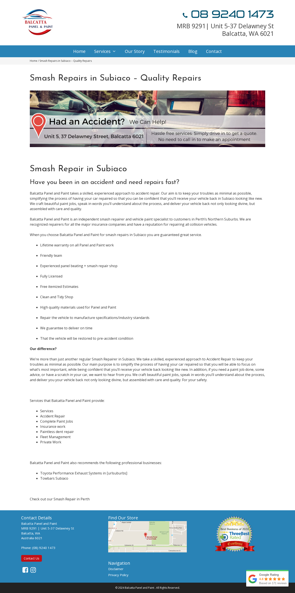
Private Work (50, 442)
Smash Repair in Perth (72, 499)
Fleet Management (55, 436)
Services (102, 51)
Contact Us (31, 558)
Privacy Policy (118, 575)
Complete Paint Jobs (56, 421)
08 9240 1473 (231, 14)
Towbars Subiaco (54, 478)
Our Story (135, 51)
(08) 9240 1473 (44, 547)
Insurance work (52, 426)
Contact (214, 51)
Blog (192, 51)
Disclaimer (116, 569)
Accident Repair (52, 416)
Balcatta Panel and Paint (139, 588)
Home (79, 51)
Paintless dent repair (57, 431)
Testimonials (166, 51)
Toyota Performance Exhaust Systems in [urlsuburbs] (83, 473)
